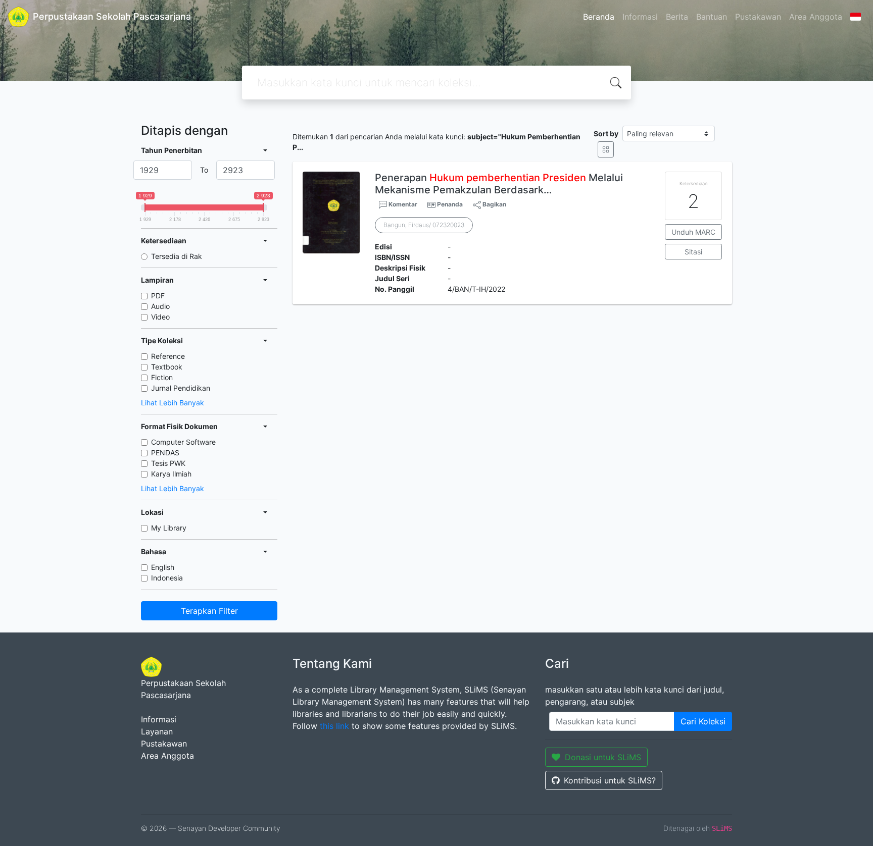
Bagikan (493, 204)
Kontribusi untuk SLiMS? (610, 780)
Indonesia (167, 577)
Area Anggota (815, 17)
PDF (158, 295)
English (162, 567)
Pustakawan (758, 17)
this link (334, 726)
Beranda (598, 17)
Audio (160, 306)
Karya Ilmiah (171, 473)
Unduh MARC (693, 232)
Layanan (157, 731)
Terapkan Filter (209, 611)
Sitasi (693, 251)
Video (160, 316)
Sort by (606, 133)
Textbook (166, 366)
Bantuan (711, 17)
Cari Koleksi (703, 721)
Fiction (162, 377)
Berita (677, 17)
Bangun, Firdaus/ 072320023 (423, 225)
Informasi (640, 17)
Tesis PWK (168, 463)
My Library (168, 527)
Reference (168, 356)
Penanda (450, 204)
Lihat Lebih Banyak (172, 402)
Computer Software (183, 442)
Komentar (402, 204)
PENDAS (165, 452)
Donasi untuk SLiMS (603, 757)
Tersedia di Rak (176, 256)
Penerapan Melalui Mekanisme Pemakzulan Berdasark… (499, 184)
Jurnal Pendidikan (180, 388)
